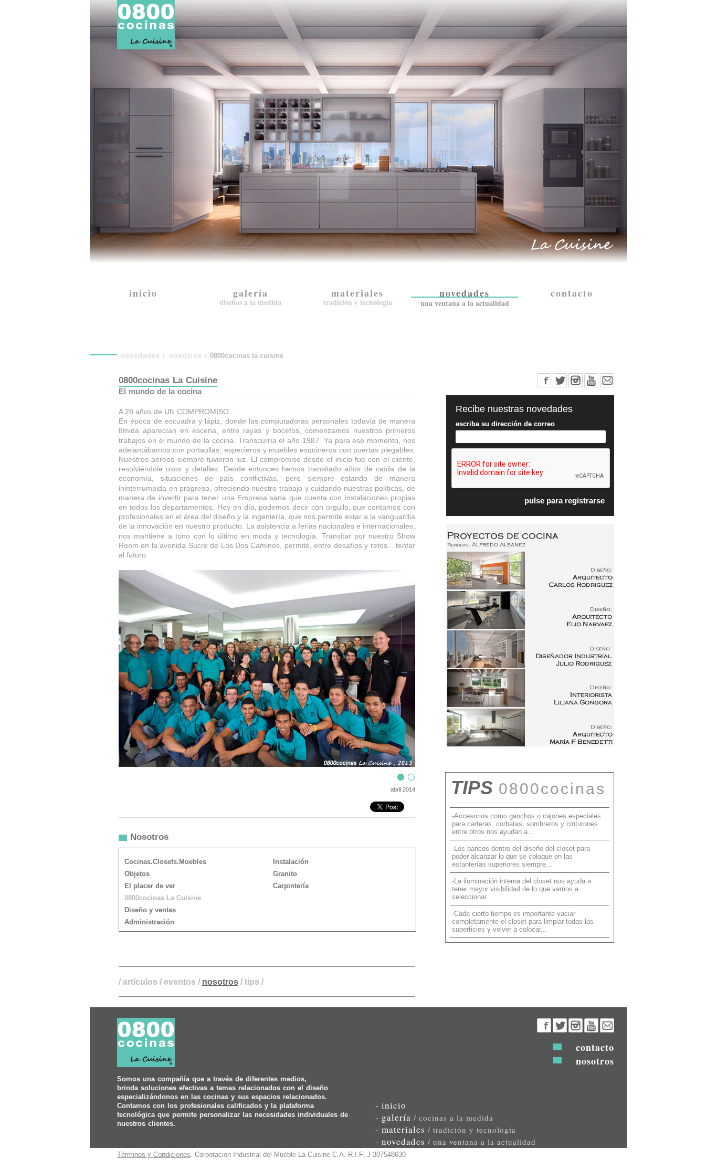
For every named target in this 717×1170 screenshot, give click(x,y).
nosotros (185, 356)
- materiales (445, 1129)
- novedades (455, 1141)
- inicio (390, 1105)
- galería (434, 1117)
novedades (140, 356)
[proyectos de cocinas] (530, 743)
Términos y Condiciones (154, 1154)
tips (252, 981)
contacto (595, 1047)
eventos (180, 981)
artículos (140, 981)
